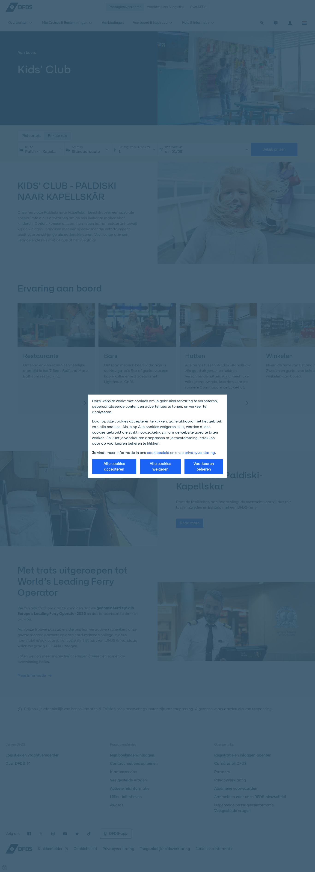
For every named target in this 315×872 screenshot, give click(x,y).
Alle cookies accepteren (114, 466)
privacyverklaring (199, 452)
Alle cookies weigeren (160, 466)
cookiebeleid (158, 452)
